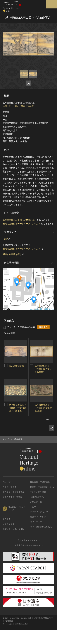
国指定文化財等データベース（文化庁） (22, 223)
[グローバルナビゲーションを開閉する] (51, 4)
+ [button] (7, 272)
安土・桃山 (14, 106)
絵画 (5, 106)
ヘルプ (33, 507)
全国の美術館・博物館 (12, 497)
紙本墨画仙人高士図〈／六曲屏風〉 (20, 220)
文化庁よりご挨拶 (38, 492)
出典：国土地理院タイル (44, 309)
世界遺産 (6, 519)
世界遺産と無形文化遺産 (13, 492)
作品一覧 (6, 482)
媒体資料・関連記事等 (40, 482)
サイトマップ (36, 522)
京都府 (30, 106)
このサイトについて (39, 512)
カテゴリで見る (9, 487)
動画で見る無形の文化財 (13, 529)
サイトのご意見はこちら (41, 527)
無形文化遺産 (8, 524)
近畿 (23, 106)
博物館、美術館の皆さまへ (42, 487)
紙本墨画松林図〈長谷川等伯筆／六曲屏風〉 (43, 369)
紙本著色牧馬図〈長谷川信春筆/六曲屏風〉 (43, 408)
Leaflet (31, 309)
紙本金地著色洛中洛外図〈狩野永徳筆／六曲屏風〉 (17, 408)
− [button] (7, 277)
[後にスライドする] (50, 419)
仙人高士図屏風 (16, 366)
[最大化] (6, 283)
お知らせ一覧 (36, 502)
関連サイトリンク (38, 517)
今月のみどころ (37, 497)
